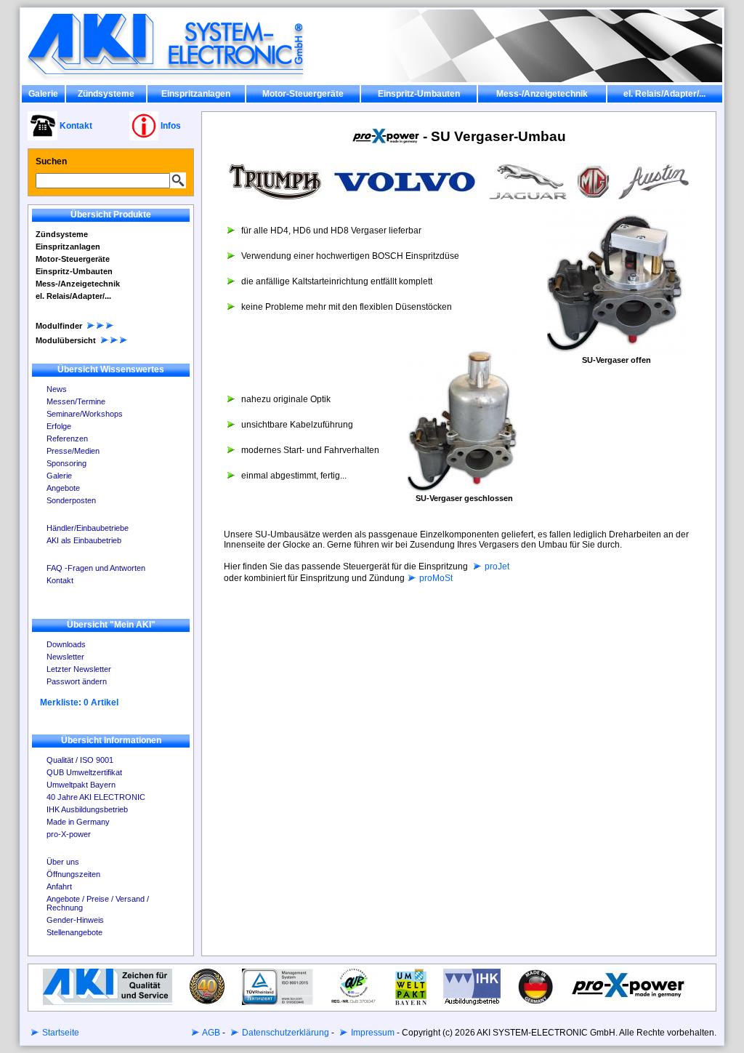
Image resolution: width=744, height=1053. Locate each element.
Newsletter (65, 656)
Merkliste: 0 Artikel (79, 702)
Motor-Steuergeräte (303, 94)
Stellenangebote (74, 932)
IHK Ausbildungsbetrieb (87, 809)
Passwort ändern (76, 681)
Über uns (62, 861)
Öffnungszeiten (73, 874)
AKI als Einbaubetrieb (83, 540)
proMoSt (435, 578)
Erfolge (58, 426)
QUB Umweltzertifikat (84, 772)
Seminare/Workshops (84, 413)
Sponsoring (66, 463)
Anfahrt (59, 886)
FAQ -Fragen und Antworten (95, 568)
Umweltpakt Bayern (81, 784)
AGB (210, 1033)
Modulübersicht (66, 340)
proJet (495, 566)
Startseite (59, 1033)
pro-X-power (68, 834)
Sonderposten (71, 500)
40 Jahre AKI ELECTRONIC (95, 797)
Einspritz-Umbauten (419, 94)
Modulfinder (59, 325)
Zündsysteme (106, 94)
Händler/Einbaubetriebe (87, 528)
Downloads (66, 644)
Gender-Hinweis (75, 920)
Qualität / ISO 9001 (79, 760)
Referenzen (67, 438)
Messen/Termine (75, 401)
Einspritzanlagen (195, 94)
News (56, 389)
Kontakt (59, 580)
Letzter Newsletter (78, 669)
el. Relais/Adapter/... (664, 94)
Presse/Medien (73, 451)
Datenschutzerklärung (284, 1033)
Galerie (43, 94)
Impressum (372, 1033)
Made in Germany (78, 821)
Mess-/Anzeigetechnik (542, 94)
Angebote (63, 488)
